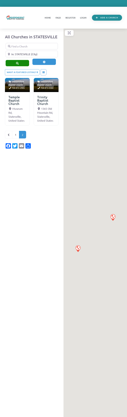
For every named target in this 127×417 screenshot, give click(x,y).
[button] (112, 217)
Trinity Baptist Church (42, 100)
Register (70, 17)
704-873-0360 (47, 87)
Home (48, 17)
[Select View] (43, 72)
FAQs (58, 17)
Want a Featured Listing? (22, 72)
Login (83, 17)
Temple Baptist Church (14, 100)
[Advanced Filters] (44, 62)
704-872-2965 (18, 87)
